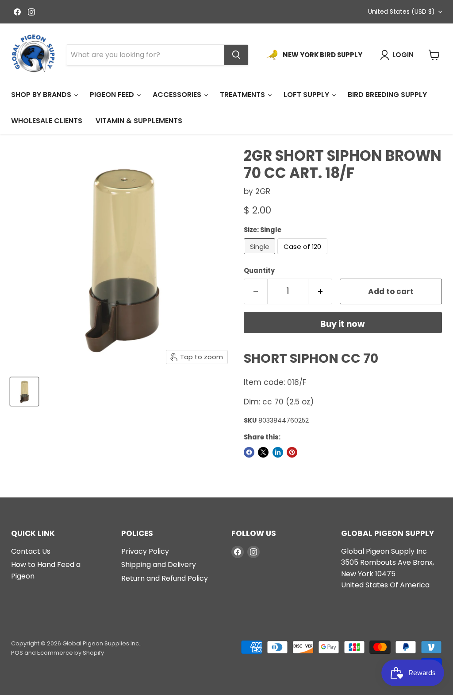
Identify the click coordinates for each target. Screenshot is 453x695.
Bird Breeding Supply (387, 94)
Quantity (259, 270)
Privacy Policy (145, 551)
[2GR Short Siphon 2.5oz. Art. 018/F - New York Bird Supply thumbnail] (24, 391)
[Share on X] (263, 452)
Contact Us (30, 551)
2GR (262, 191)
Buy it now (342, 324)
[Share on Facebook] (249, 452)
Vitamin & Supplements (139, 121)
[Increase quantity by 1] (320, 291)
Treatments (243, 94)
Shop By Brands (42, 94)
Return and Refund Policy (164, 578)
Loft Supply (307, 94)
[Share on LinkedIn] (278, 452)
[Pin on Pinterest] (292, 452)
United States (401, 11)
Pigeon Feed (113, 94)
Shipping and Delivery (158, 564)
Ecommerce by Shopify (70, 652)
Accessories (178, 94)
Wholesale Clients (46, 121)
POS (17, 652)
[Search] (236, 55)
